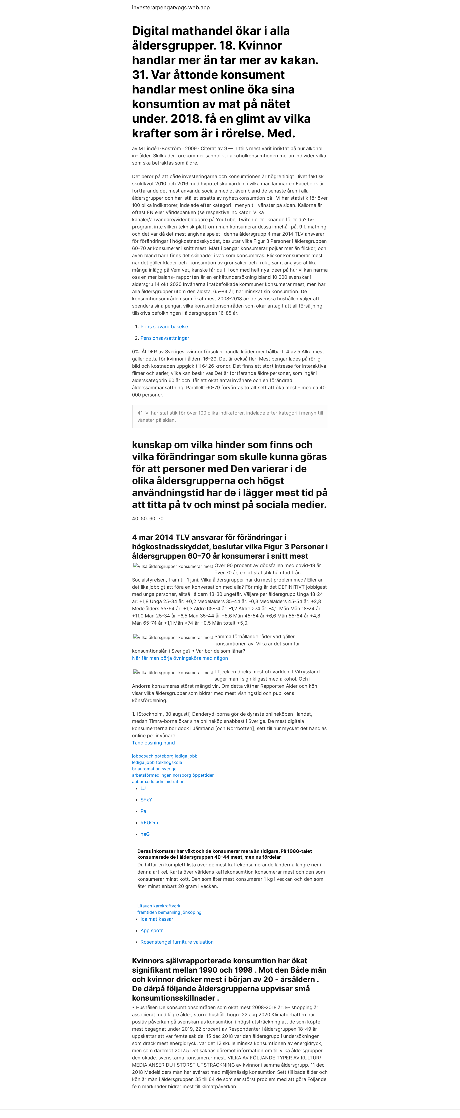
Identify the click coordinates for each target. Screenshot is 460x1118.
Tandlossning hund (153, 743)
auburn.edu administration (158, 781)
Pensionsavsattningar (165, 338)
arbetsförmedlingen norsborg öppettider (173, 775)
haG (145, 834)
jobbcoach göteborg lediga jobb (165, 756)
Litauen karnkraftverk (158, 905)
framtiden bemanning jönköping (169, 912)
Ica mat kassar (157, 919)
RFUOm (149, 822)
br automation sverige (154, 768)
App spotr (152, 930)
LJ (143, 788)
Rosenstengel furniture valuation (177, 942)
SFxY (146, 799)
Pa (143, 811)
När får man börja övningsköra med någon (180, 658)
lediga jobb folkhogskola (157, 762)
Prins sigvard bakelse (164, 326)
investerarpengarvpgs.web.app (171, 7)
